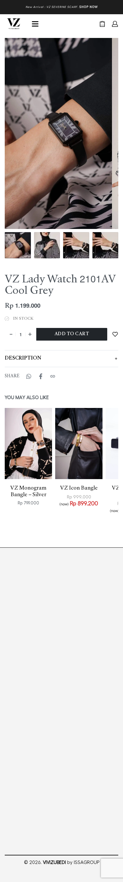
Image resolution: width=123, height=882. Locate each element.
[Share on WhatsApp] (29, 430)
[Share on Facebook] (41, 430)
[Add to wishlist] (115, 334)
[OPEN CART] (102, 24)
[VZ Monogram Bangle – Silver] (28, 497)
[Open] (35, 24)
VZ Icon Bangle (79, 542)
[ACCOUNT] (115, 24)
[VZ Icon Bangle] (78, 497)
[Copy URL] (53, 430)
